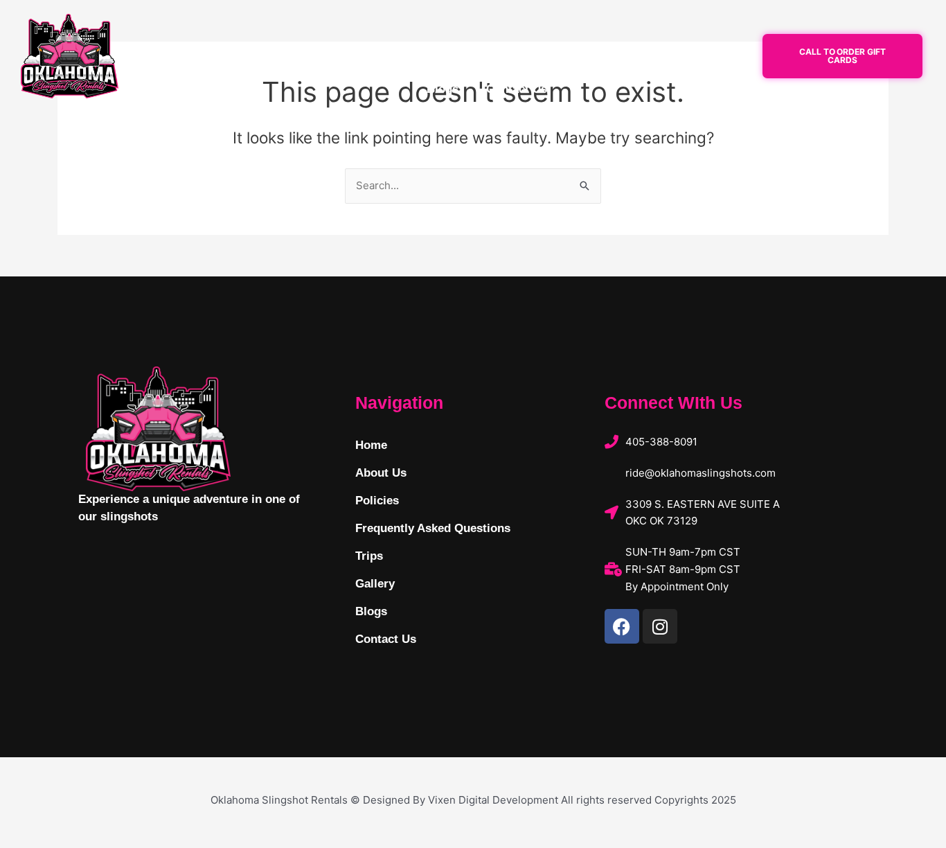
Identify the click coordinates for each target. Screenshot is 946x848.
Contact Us (516, 89)
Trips (649, 57)
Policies (403, 57)
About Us (328, 57)
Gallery (711, 57)
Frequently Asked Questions (530, 57)
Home (259, 57)
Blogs (442, 89)
